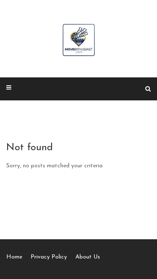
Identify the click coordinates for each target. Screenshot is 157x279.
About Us (87, 257)
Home (14, 257)
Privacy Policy (49, 257)
